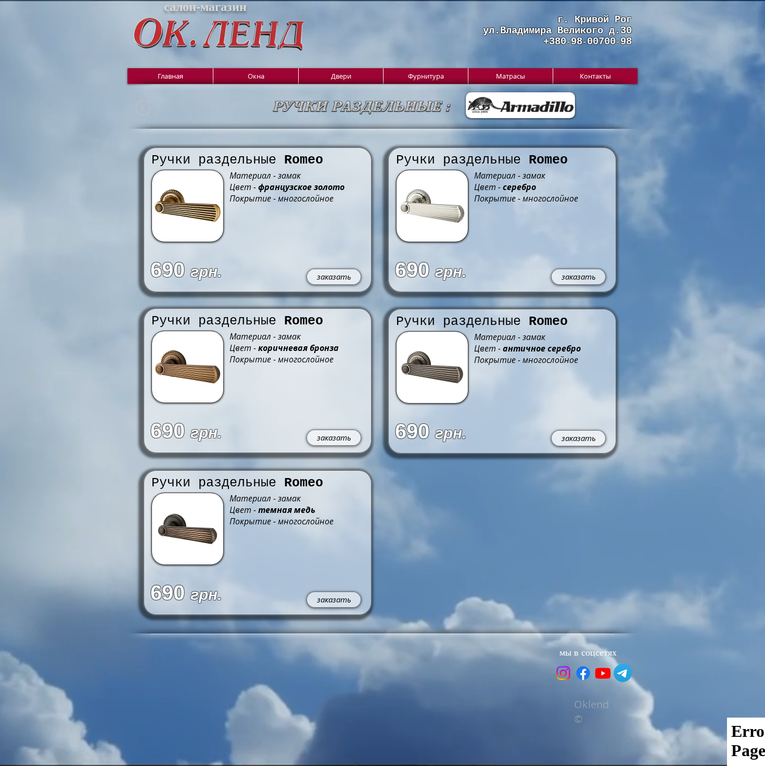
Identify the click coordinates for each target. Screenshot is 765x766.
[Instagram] (563, 673)
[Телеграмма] (623, 673)
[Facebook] (583, 673)
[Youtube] (603, 673)
